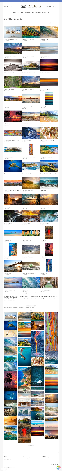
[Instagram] (14, 467)
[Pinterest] (15, 467)
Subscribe (19, 463)
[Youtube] (12, 467)
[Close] (23, 440)
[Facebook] (10, 467)
